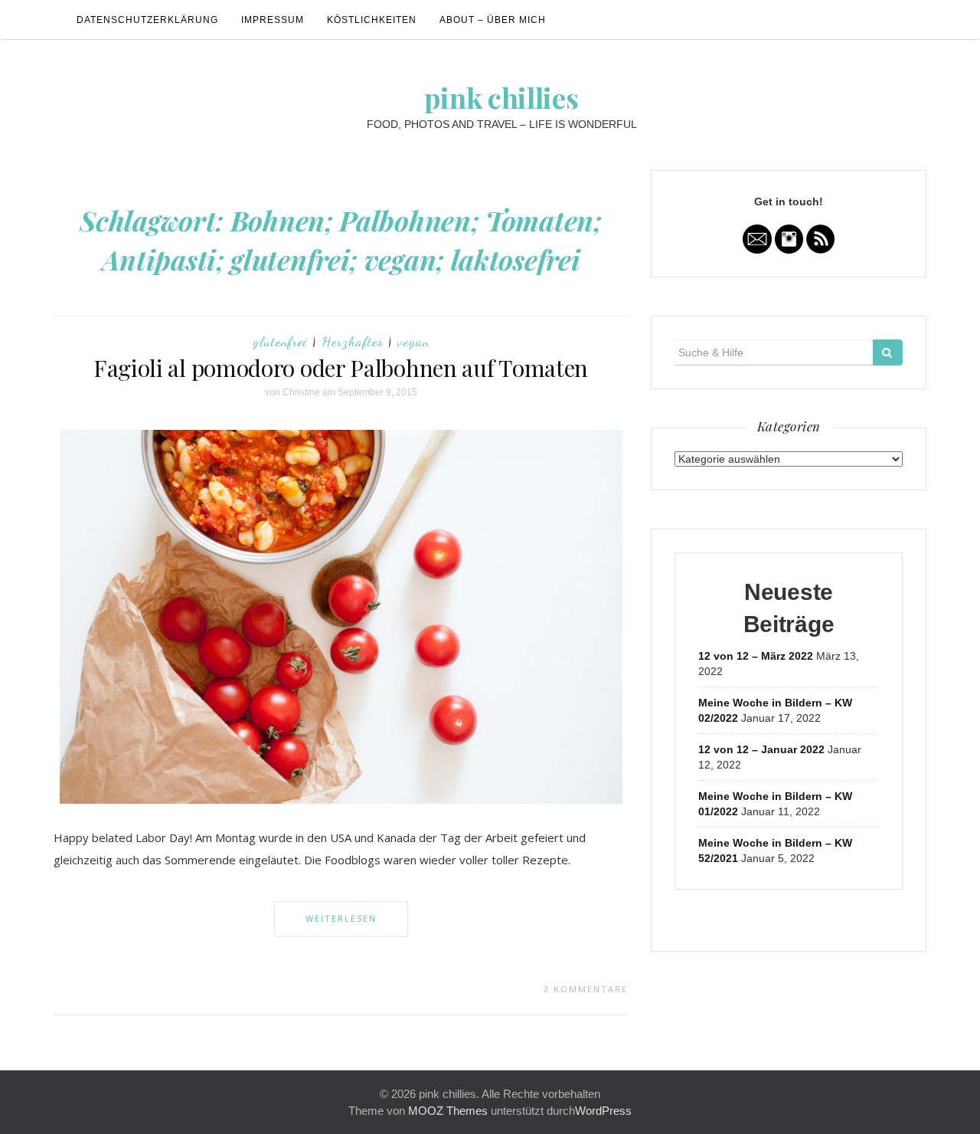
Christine (301, 392)
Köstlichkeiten (371, 20)
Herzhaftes (353, 341)
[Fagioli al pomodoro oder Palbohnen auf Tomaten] (341, 616)
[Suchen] (888, 352)
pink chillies (501, 97)
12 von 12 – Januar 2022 (761, 749)
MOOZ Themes (448, 1110)
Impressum (272, 20)
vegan (413, 341)
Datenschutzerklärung (147, 20)
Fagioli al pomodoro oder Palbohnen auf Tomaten (340, 367)
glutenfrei (280, 341)
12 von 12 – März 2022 (755, 656)
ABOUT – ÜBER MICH (492, 20)
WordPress (603, 1110)
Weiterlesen (341, 918)
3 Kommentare (586, 989)
